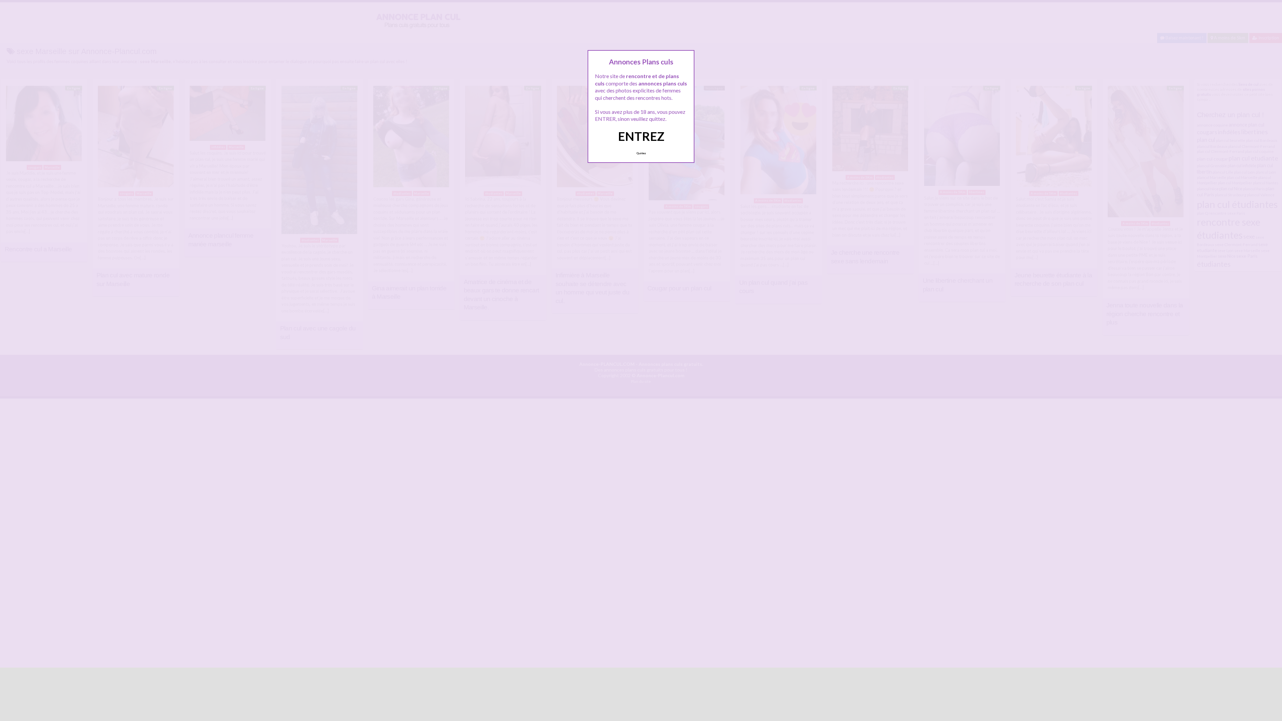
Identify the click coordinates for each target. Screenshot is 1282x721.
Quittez (641, 153)
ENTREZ (641, 136)
